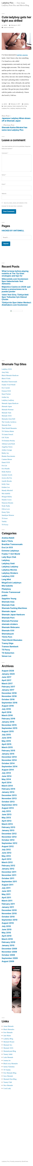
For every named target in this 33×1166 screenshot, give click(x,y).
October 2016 (8, 699)
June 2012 (6, 853)
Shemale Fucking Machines (14, 608)
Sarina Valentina (9, 1067)
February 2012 (8, 865)
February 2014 (8, 789)
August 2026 (8, 671)
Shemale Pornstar (8, 409)
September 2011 (9, 881)
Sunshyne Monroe (8, 515)
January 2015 (8, 754)
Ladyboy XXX (7, 369)
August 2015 (8, 731)
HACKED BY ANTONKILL (13, 230)
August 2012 (8, 846)
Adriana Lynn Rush (8, 444)
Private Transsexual (11, 592)
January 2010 (8, 945)
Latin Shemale (8, 1057)
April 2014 (6, 782)
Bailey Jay (5, 453)
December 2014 (9, 757)
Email (4, 184)
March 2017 (7, 683)
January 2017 (8, 690)
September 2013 (9, 805)
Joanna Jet (6, 1060)
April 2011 (6, 897)
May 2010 (6, 932)
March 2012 (7, 862)
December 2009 (9, 948)
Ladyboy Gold (8, 563)
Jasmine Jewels (7, 475)
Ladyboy (26, 104)
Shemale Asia (8, 602)
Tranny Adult (7, 1054)
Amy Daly (5, 372)
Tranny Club (7, 1082)
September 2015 (9, 728)
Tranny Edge (7, 643)
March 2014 (7, 786)
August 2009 (8, 961)
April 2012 (6, 859)
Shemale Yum (6, 413)
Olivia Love (6, 509)
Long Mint (6, 579)
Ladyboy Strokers (10, 573)
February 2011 (8, 904)
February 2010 (8, 942)
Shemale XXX (7, 416)
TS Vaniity (7, 1070)
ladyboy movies (22, 55)
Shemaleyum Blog (9, 1051)
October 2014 (8, 763)
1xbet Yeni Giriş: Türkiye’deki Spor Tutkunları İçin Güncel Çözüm (15, 296)
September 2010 (9, 920)
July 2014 (6, 773)
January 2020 (8, 674)
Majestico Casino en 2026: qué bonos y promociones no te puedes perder (16, 289)
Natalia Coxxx (7, 500)
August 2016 (8, 706)
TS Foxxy (5, 524)
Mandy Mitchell (7, 490)
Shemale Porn (6, 425)
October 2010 (8, 916)
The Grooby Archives (9, 422)
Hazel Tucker (6, 394)
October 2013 (8, 801)
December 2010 (9, 910)
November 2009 (9, 952)
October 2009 (8, 955)
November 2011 (9, 875)
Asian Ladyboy (8, 106)
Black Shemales (8, 1029)
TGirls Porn (7, 637)
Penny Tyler (6, 512)
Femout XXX (6, 391)
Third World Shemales (9, 428)
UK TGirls (5, 437)
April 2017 (6, 680)
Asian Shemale (8, 1026)
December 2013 (9, 795)
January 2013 (8, 830)
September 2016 (9, 702)
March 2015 (7, 747)
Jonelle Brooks (7, 481)
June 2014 (6, 776)
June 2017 (6, 677)
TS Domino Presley (8, 441)
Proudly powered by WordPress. (19, 1161)
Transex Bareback (10, 646)
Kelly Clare (6, 484)
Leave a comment (9, 27)
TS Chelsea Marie (8, 431)
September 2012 (9, 843)
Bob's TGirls (7, 541)
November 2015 (9, 725)
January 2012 (8, 869)
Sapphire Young (9, 598)
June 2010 (6, 929)
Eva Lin (4, 465)
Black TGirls (6, 378)
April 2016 (6, 712)
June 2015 (6, 738)
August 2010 (8, 923)
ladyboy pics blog (21, 108)
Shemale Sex (7, 1045)
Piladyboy (6, 589)
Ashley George (7, 450)
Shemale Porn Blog (9, 1079)
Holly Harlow (6, 472)
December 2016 (9, 693)
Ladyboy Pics (7, 3)
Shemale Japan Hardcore (10, 403)
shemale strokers (10, 624)
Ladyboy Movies (9, 570)
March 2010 (7, 939)
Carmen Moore (7, 459)
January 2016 (8, 722)
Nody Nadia (6, 506)
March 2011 (7, 900)
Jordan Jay (5, 397)
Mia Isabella (6, 493)
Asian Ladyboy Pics (18, 106)
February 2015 (8, 750)
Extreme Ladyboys (10, 550)
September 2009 (10, 958)
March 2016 (7, 715)
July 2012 (6, 849)
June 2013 (6, 814)
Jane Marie (7, 1035)
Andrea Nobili (8, 538)
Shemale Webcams (11, 627)
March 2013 (7, 824)
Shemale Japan (7, 406)
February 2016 (8, 718)
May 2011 (6, 894)
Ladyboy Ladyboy (8, 400)
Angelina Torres (7, 447)
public (5, 595)
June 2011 (6, 891)
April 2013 (6, 821)
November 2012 (9, 837)
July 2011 (6, 888)
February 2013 (8, 827)
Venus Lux (6, 656)
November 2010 (9, 913)
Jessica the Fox (7, 478)
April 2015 (6, 744)
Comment (5, 153)
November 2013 (9, 798)
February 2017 (8, 686)
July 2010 (6, 926)
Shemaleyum (8, 634)
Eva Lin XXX (7, 547)
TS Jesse (5, 518)
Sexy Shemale (8, 1076)
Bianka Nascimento (8, 456)
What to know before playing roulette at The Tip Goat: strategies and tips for (15, 273)
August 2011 (7, 885)
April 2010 (6, 936)
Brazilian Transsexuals (9, 382)
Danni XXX (6, 462)
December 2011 (9, 872)
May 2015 (6, 741)
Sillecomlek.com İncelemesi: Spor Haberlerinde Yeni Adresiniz (15, 281)
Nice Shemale (8, 1085)
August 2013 (8, 808)
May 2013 (6, 817)
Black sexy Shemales (10, 1063)
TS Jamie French (7, 434)
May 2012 (6, 856)
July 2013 (6, 811)
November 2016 (9, 696)
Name (4, 175)
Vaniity (4, 521)
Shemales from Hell (8, 419)
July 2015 (6, 734)
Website (4, 193)
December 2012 (9, 833)
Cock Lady (7, 1088)
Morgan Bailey (7, 497)
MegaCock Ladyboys (11, 582)
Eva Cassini (6, 388)
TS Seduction (8, 653)
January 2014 (8, 792)
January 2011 (8, 907)
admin (5, 25)
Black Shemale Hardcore (10, 375)
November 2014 (9, 760)
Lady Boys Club (9, 557)
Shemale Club (8, 605)
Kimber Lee (6, 487)
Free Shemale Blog (9, 1073)
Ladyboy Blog (8, 1039)
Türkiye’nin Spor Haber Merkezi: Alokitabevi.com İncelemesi (16, 303)
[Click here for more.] (16, 1012)
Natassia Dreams (7, 503)
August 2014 (8, 770)
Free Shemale (8, 1032)
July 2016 (6, 709)
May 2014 (6, 779)
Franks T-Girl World (8, 385)
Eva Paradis (6, 469)
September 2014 (9, 766)
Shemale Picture (8, 1042)
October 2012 (8, 840)
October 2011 (8, 878)
